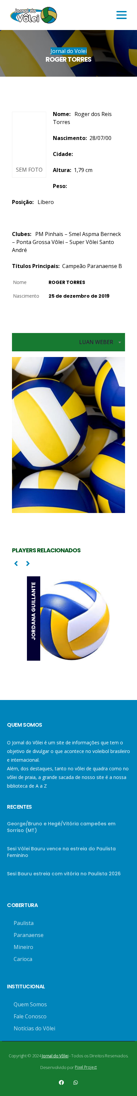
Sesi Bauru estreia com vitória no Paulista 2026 (64, 873)
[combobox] (68, 342)
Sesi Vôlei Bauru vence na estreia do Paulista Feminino (61, 852)
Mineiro (23, 947)
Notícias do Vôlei (34, 1028)
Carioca (23, 959)
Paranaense (29, 935)
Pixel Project (86, 1067)
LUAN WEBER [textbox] (96, 342)
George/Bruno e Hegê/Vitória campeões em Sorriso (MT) (61, 827)
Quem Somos (30, 1004)
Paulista (24, 923)
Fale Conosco (30, 1016)
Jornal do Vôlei (55, 1056)
